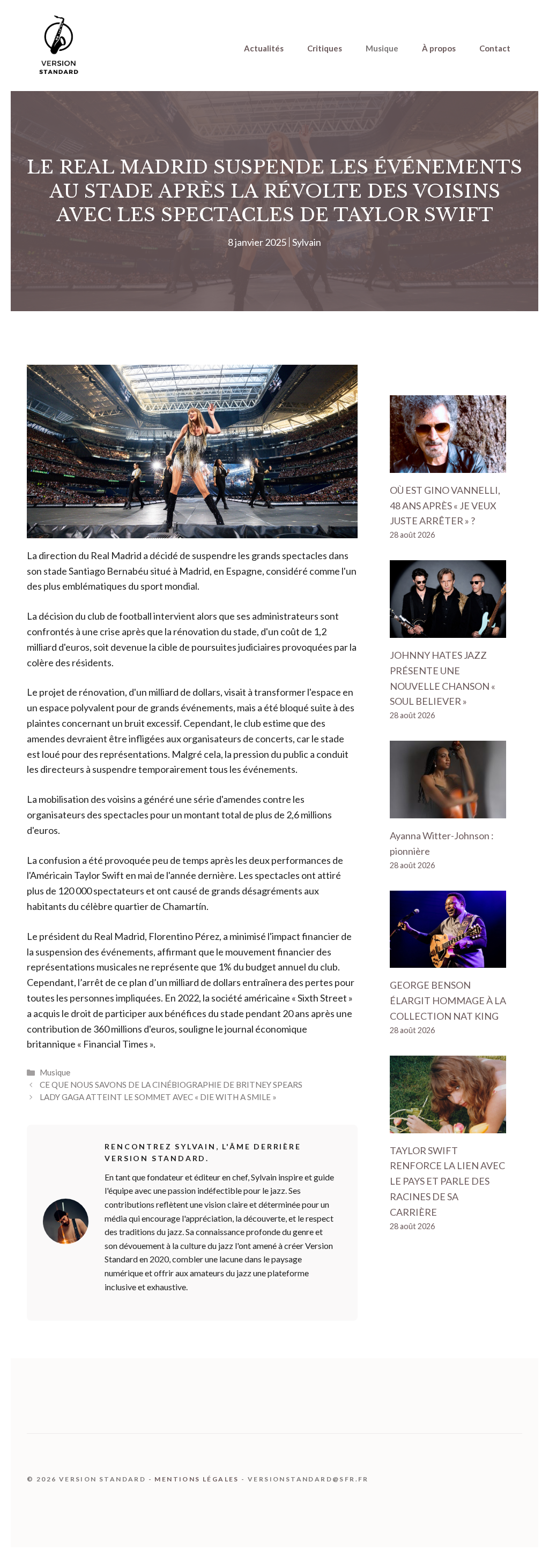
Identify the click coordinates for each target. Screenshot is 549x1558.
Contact (494, 48)
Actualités (264, 48)
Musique (382, 48)
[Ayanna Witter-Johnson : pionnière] (448, 810)
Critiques (324, 48)
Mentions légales (196, 1479)
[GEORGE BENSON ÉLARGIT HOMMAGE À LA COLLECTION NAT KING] (448, 960)
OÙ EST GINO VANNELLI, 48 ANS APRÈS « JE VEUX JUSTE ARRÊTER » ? (445, 505)
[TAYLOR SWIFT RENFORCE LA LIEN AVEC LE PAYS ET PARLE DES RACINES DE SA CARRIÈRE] (448, 1125)
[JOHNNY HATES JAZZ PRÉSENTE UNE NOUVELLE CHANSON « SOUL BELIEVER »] (448, 630)
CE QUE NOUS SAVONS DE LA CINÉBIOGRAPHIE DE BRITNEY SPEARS (171, 1084)
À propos (439, 48)
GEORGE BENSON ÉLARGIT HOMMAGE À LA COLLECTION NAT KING (448, 1000)
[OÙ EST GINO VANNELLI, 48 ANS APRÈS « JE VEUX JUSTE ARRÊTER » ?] (448, 465)
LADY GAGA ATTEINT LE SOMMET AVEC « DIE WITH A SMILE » (158, 1097)
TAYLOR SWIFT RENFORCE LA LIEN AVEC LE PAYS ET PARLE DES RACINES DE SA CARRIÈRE (447, 1181)
